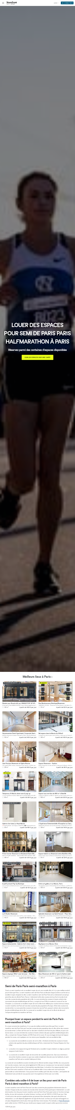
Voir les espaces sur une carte (38, 357)
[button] (19, 700)
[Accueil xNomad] (11, 3)
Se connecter (67, 3)
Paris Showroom (64, 1101)
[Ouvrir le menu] (3, 3)
